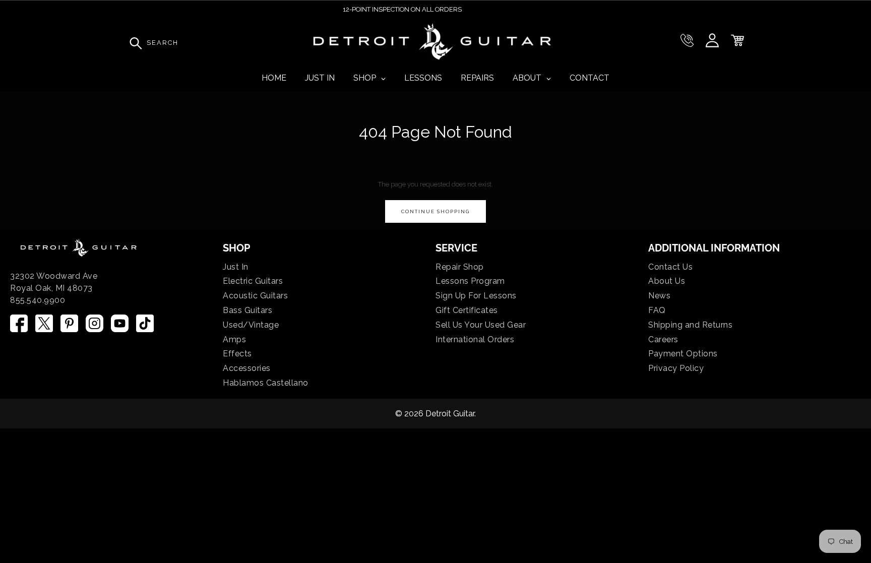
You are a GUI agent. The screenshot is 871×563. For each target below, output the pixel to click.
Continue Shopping (435, 211)
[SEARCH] (133, 42)
